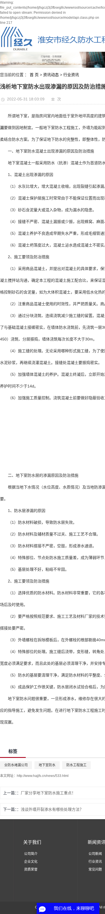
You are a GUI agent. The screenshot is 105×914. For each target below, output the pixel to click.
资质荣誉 (31, 869)
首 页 (34, 74)
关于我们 (32, 842)
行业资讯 (71, 74)
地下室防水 (47, 765)
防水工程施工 (76, 765)
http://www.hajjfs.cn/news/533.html (43, 776)
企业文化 (31, 862)
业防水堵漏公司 (16, 765)
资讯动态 (51, 74)
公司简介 (31, 854)
